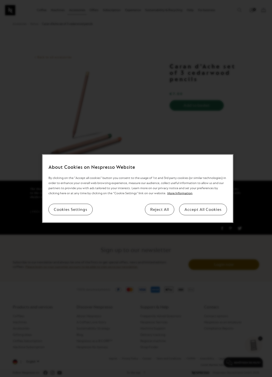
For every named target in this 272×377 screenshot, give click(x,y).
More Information (180, 193)
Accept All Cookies (203, 209)
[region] (137, 188)
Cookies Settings (70, 209)
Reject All (159, 209)
